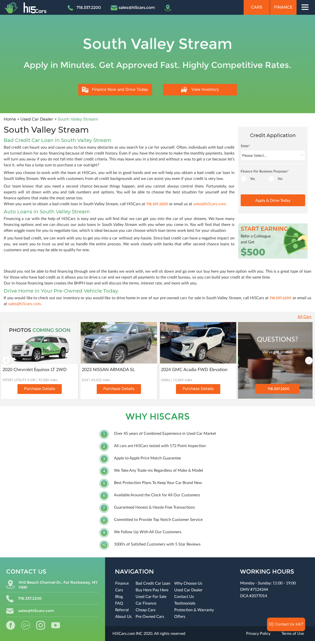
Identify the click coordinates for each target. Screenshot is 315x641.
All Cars (304, 317)
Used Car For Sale (151, 597)
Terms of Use (293, 634)
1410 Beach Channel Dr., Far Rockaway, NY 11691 (57, 585)
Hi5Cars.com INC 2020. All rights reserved (148, 634)
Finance (283, 7)
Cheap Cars (146, 610)
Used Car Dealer (36, 119)
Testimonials (184, 603)
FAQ (119, 603)
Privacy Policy (258, 634)
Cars (256, 7)
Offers (179, 617)
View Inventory (204, 89)
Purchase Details (39, 388)
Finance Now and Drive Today (119, 89)
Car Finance (146, 603)
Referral (122, 610)
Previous (6, 360)
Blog (119, 597)
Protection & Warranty (194, 610)
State (245, 146)
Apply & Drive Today (272, 201)
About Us (123, 617)
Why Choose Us (188, 583)
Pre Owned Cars (150, 617)
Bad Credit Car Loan (153, 583)
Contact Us (184, 597)
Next (309, 360)
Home (10, 119)
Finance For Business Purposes (265, 171)
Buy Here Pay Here (152, 590)
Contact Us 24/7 (288, 624)
